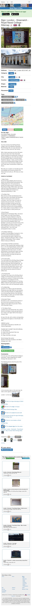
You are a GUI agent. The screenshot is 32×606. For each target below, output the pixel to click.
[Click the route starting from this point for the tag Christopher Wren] (15, 96)
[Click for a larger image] (16, 37)
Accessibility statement (4, 591)
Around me (25, 583)
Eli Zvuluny (6, 347)
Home (3, 2)
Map (5, 129)
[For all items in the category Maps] (19, 25)
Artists (24, 581)
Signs (23, 576)
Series (24, 580)
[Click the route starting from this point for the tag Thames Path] (25, 100)
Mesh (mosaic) (26, 458)
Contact (13, 589)
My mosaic (25, 578)
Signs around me (10, 458)
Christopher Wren (7, 449)
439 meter (12, 436)
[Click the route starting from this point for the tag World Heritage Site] (14, 102)
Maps (11, 73)
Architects (24, 582)
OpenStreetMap (16, 124)
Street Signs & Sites (16, 8)
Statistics (13, 587)
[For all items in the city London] (11, 25)
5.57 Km (8, 440)
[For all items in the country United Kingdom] (15, 25)
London (12, 77)
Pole (11, 90)
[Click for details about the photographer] (11, 347)
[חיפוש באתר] (8, 2)
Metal (11, 87)
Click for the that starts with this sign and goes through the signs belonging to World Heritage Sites (12, 415)
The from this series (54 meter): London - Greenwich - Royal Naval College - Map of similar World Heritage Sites (12, 428)
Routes (24, 584)
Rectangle (13, 84)
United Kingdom (14, 80)
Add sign (3, 589)
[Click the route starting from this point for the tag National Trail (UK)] (14, 100)
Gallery (23, 587)
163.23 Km (15, 440)
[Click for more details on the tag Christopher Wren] (17, 96)
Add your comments (8, 350)
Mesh (24, 577)
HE (12, 2)
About (13, 576)
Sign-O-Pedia (25, 589)
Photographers (25, 586)
